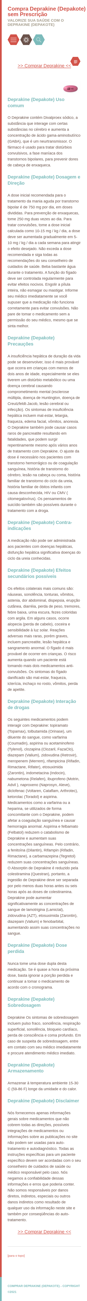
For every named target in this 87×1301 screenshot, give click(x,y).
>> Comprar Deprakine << (44, 65)
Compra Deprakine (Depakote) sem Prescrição (47, 11)
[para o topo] (16, 1255)
